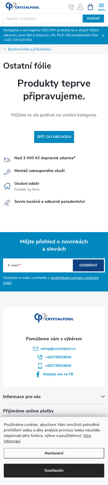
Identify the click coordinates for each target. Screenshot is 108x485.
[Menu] (101, 6)
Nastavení (54, 453)
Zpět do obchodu (54, 136)
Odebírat (88, 265)
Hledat (93, 18)
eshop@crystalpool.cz (58, 348)
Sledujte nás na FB (58, 374)
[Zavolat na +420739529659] (71, 7)
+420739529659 (58, 357)
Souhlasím (54, 470)
